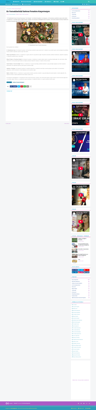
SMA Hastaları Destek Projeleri (80, 297)
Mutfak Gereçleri (76, 322)
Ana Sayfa (9, 8)
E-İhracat (80, 16)
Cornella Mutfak (76, 329)
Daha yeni (8, 123)
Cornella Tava (76, 324)
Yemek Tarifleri (76, 318)
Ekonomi (80, 12)
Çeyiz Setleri (75, 351)
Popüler (74, 236)
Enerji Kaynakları (80, 18)
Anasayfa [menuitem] (16, 1)
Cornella (75, 304)
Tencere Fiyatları (76, 312)
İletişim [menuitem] (57, 1)
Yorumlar (86, 236)
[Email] (27, 86)
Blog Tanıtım (75, 316)
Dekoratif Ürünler (76, 355)
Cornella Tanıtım (76, 314)
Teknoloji (80, 14)
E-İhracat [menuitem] (48, 1)
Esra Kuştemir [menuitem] (38, 1)
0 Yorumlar (26, 14)
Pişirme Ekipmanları (77, 345)
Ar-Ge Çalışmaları (80, 10)
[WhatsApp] (24, 86)
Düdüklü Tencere (76, 343)
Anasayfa (9, 4)
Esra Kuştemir (80, 279)
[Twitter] (19, 86)
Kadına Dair (80, 295)
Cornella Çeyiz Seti (77, 333)
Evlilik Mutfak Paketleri (77, 320)
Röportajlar (80, 288)
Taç (79, 259)
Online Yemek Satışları (16, 8)
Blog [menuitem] (62, 1)
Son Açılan (80, 236)
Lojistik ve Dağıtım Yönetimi (82, 239)
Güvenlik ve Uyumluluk (83, 249)
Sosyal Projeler (76, 306)
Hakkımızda (81, 408)
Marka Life (75, 308)
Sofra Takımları (76, 335)
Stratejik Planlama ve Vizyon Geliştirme (83, 255)
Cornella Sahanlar (77, 327)
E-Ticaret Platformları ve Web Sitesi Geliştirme (83, 244)
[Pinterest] (21, 86)
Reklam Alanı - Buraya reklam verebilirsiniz (80, 380)
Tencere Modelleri (77, 331)
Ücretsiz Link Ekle (27, 4)
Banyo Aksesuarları (77, 356)
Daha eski (66, 123)
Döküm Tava (75, 341)
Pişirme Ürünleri (76, 337)
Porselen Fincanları (77, 347)
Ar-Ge (17, 4)
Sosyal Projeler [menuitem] (26, 1)
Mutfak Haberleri (80, 281)
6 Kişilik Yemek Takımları (78, 339)
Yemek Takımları (76, 353)
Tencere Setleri (76, 349)
